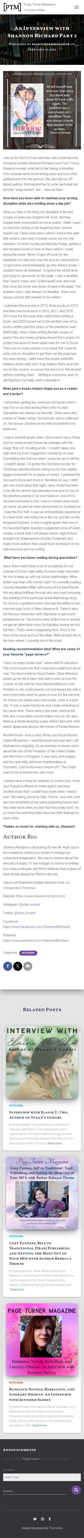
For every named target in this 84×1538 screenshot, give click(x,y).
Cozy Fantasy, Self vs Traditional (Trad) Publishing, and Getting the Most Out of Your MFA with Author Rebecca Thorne (40, 1254)
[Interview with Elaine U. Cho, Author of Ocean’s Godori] (42, 1062)
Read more (55, 1143)
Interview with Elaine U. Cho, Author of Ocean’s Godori (38, 1115)
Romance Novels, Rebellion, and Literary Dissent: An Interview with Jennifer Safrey (42, 1394)
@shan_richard (29, 905)
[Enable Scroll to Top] (76, 1530)
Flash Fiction (31, 1459)
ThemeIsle (55, 1528)
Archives (9, 1469)
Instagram (42, 1519)
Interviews (28, 953)
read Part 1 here (66, 163)
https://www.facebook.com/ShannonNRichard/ (36, 927)
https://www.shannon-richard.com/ (40, 896)
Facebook (50, 1519)
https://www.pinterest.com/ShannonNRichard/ (36, 941)
